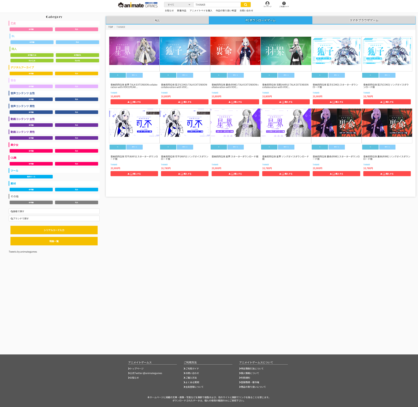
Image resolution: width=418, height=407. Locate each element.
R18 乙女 (32, 60)
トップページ (137, 368)
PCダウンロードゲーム (261, 20)
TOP (110, 27)
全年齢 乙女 (32, 55)
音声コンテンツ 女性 (23, 93)
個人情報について (250, 373)
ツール (14, 170)
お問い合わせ (192, 373)
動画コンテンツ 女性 (23, 119)
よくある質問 (192, 382)
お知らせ (134, 377)
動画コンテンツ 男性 (23, 132)
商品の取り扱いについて (253, 386)
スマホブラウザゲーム (363, 20)
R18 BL (77, 60)
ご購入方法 (191, 377)
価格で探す (18, 211)
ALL (157, 20)
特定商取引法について (252, 368)
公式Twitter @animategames (146, 373)
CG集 (13, 158)
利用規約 (245, 377)
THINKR (114, 92)
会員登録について (194, 386)
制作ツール (31, 176)
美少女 (14, 145)
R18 (76, 29)
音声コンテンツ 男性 (23, 106)
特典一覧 (54, 241)
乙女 (13, 23)
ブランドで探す (21, 218)
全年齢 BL (77, 55)
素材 (13, 183)
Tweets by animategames (23, 251)
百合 (13, 80)
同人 (14, 49)
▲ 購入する (134, 101)
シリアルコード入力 (54, 230)
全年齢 (31, 29)
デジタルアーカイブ (22, 67)
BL (13, 36)
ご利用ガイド (192, 368)
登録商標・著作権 (250, 382)
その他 (14, 196)
